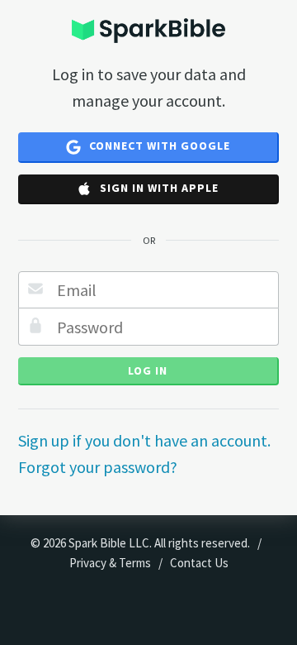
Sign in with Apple (158, 187)
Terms (135, 563)
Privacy (87, 563)
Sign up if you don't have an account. (144, 440)
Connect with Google (158, 145)
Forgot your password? (97, 466)
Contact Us (199, 563)
